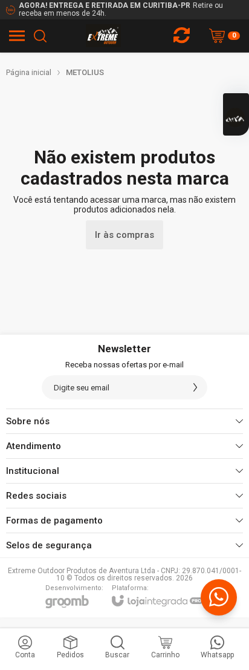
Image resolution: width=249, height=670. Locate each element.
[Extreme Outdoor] (103, 35)
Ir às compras (124, 234)
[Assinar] (195, 387)
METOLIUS (85, 72)
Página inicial (28, 72)
